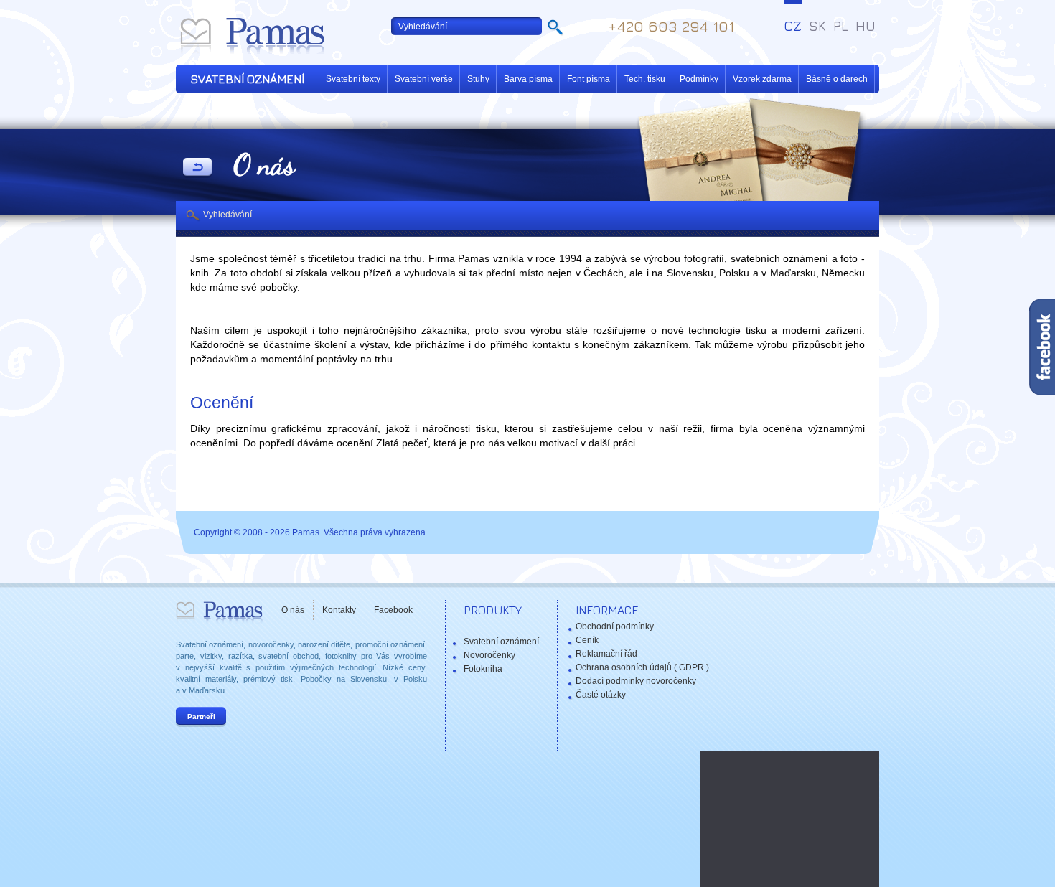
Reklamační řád (606, 654)
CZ (793, 26)
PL (840, 26)
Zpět (197, 168)
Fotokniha (483, 669)
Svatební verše (424, 79)
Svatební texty (353, 79)
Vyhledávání (227, 215)
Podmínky (699, 79)
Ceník (587, 640)
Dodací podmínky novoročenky (636, 681)
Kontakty (339, 610)
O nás (292, 610)
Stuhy (478, 79)
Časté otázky (601, 695)
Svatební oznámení (501, 642)
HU (865, 26)
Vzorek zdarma (762, 79)
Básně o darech (837, 79)
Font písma (588, 79)
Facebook (393, 610)
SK (817, 26)
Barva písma (528, 79)
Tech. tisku (644, 79)
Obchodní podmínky (615, 626)
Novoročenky (489, 655)
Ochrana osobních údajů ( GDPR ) (642, 667)
